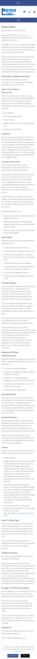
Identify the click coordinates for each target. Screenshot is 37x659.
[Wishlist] (24, 12)
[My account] (29, 12)
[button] (34, 12)
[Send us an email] (17, 3)
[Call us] (19, 3)
